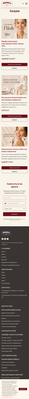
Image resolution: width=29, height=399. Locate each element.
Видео (3, 280)
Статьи (3, 278)
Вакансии (4, 259)
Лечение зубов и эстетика (12, 334)
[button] (23, 3)
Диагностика (7, 306)
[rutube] (8, 239)
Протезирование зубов (11, 310)
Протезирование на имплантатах (11, 321)
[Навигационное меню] (26, 3)
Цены (3, 272)
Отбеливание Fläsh (7, 351)
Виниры (4, 318)
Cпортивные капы (9, 355)
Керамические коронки (8, 313)
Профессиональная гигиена (9, 348)
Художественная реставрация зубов (12, 345)
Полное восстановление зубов (10, 323)
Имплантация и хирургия (12, 375)
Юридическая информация (9, 262)
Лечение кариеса (6, 337)
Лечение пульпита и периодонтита (11, 343)
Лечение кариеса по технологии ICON (12, 340)
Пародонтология (9, 331)
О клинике (6, 248)
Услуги (3, 251)
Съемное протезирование (9, 326)
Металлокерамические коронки (11, 315)
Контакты (6, 287)
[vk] (2, 239)
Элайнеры (4, 367)
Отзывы (4, 257)
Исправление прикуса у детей (10, 370)
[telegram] (5, 239)
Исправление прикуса (10, 359)
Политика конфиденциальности (11, 265)
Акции (3, 275)
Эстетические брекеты (8, 362)
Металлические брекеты (9, 365)
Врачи (3, 254)
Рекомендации (6, 283)
